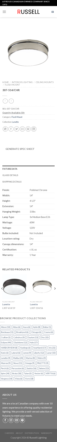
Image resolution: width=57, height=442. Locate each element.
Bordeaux (7, 332)
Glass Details (10, 175)
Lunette (15, 122)
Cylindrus (19, 337)
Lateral (15, 353)
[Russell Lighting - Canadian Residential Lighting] (28, 12)
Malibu (18, 358)
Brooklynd (22, 332)
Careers (9, 433)
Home (5, 82)
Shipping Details (12, 181)
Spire (5, 373)
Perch (5, 368)
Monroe (6, 363)
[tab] (28, 169)
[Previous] (2, 295)
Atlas (16, 327)
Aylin (36, 327)
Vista (18, 378)
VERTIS (50, 373)
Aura (26, 327)
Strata (16, 373)
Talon (28, 373)
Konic (5, 353)
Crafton (5, 337)
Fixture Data (9, 169)
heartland (39, 347)
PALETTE (42, 363)
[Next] (54, 295)
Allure (5, 327)
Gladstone (20, 342)
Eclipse (6, 342)
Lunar (51, 353)
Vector (38, 373)
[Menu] (4, 12)
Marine (30, 358)
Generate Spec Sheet (20, 148)
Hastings (25, 347)
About (19, 433)
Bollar (47, 327)
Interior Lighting (22, 82)
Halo (34, 342)
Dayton (33, 337)
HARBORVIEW (9, 347)
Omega (29, 363)
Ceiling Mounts (45, 82)
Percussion (18, 368)
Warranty (46, 433)
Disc (45, 337)
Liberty (39, 353)
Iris (52, 347)
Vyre (29, 378)
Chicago (36, 332)
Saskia (31, 368)
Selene (44, 368)
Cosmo (48, 332)
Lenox (27, 353)
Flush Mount (12, 84)
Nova (17, 363)
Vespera (6, 378)
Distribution (32, 433)
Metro (42, 358)
